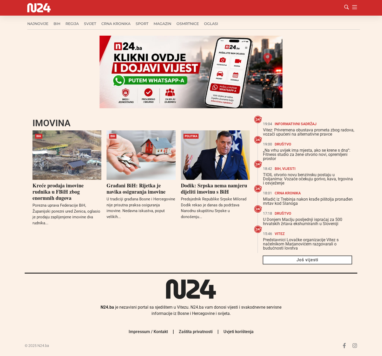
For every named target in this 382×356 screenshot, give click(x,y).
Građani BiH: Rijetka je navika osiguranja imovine (136, 188)
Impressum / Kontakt (148, 331)
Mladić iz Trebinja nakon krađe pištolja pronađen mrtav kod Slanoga (308, 201)
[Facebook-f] (344, 345)
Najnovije (37, 23)
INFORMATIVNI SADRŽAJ (296, 124)
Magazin (162, 23)
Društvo (283, 144)
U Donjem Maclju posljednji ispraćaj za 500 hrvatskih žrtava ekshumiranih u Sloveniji (302, 221)
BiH (57, 23)
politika (191, 136)
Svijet (90, 23)
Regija (72, 23)
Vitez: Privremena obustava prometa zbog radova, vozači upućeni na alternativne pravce (308, 132)
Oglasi (211, 23)
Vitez (280, 234)
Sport (142, 23)
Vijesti (288, 169)
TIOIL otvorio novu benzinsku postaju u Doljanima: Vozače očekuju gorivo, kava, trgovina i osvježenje (308, 179)
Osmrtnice (187, 23)
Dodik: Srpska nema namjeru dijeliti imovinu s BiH (214, 188)
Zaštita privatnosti (196, 331)
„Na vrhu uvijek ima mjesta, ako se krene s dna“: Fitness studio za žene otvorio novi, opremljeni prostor (306, 154)
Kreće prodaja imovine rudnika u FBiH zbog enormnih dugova (58, 192)
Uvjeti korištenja (238, 331)
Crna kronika (115, 23)
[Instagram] (354, 345)
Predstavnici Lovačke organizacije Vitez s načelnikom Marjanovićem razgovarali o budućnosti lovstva (301, 244)
